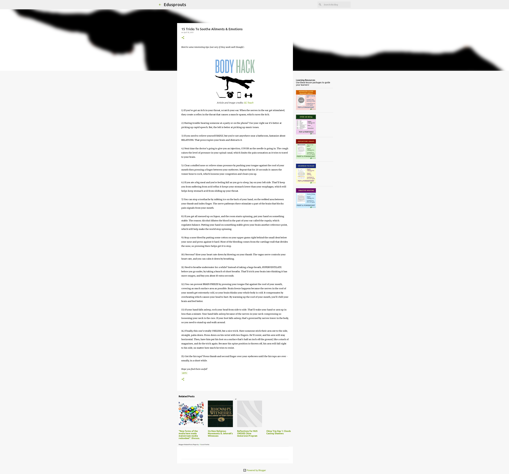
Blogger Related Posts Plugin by (189, 444)
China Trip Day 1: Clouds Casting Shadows (278, 432)
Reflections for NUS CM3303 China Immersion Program (247, 433)
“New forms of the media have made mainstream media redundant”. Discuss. (189, 434)
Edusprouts (175, 4)
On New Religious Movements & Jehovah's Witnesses (220, 433)
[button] (183, 38)
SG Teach (248, 102)
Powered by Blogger (256, 470)
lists (184, 373)
